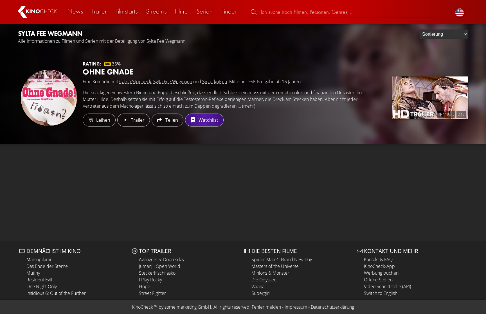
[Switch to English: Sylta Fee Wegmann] (459, 12)
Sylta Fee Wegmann (172, 81)
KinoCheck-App (379, 266)
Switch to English (380, 293)
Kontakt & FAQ (378, 259)
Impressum (296, 307)
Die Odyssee (263, 280)
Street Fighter (152, 293)
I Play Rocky (150, 280)
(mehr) (248, 106)
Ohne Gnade (108, 72)
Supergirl (260, 293)
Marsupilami (38, 259)
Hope (144, 286)
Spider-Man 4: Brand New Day (281, 259)
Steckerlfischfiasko (157, 273)
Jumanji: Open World (159, 266)
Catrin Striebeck (135, 81)
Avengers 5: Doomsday (161, 259)
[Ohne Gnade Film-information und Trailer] (49, 98)
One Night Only (41, 286)
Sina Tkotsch (214, 81)
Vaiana (257, 286)
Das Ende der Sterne (47, 266)
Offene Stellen (378, 280)
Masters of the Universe (275, 266)
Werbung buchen (381, 273)
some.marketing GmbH (188, 307)
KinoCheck (142, 307)
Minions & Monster (270, 273)
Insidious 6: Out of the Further (56, 293)
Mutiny (33, 273)
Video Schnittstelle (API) (387, 286)
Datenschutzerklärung (332, 307)
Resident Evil (39, 280)
